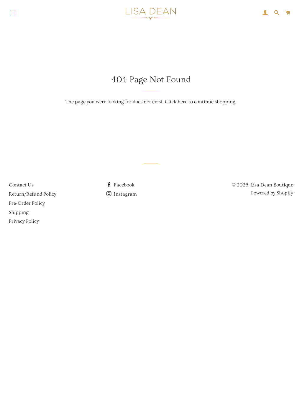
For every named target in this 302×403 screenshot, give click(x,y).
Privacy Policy (24, 221)
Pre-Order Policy (27, 203)
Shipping (19, 212)
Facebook (123, 185)
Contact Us (21, 185)
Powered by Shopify (272, 193)
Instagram (125, 194)
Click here (176, 101)
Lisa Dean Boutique (271, 185)
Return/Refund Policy (32, 194)
